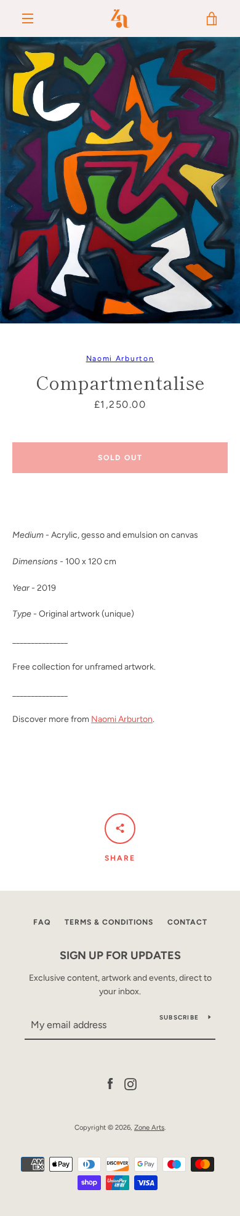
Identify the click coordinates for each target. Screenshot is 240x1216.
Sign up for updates (120, 955)
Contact (187, 922)
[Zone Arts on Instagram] (130, 1083)
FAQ (41, 922)
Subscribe (179, 1017)
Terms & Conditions (109, 922)
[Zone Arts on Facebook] (110, 1083)
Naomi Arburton (120, 358)
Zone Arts (149, 1127)
